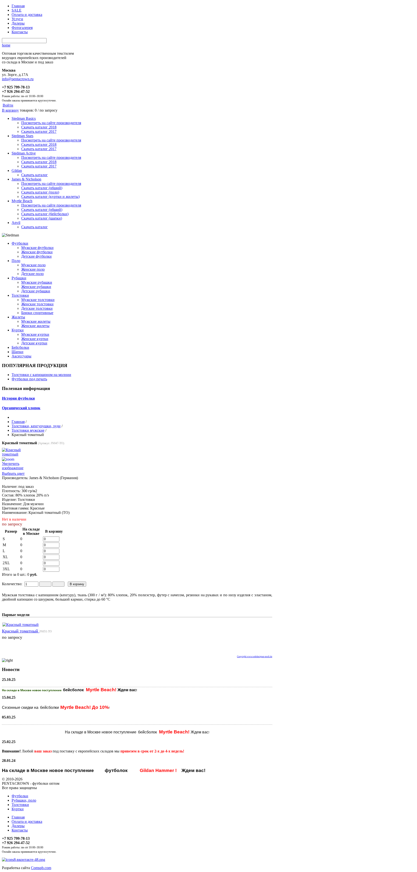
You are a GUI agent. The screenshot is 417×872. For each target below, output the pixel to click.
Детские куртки (34, 343)
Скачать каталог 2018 (38, 127)
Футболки (20, 243)
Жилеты (18, 317)
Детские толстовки (37, 308)
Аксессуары (21, 356)
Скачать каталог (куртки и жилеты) (50, 197)
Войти (8, 105)
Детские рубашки (35, 291)
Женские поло (33, 269)
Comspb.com (41, 868)
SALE (16, 10)
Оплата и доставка (27, 15)
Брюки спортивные (37, 313)
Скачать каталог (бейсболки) (45, 214)
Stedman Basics (24, 118)
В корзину (10, 110)
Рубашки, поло (24, 800)
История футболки (18, 398)
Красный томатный (20, 631)
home (6, 45)
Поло (16, 261)
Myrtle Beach (22, 201)
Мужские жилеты (35, 321)
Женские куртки (34, 339)
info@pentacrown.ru (18, 79)
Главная (18, 6)
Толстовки (20, 295)
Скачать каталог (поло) (40, 192)
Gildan (17, 170)
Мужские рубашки (36, 282)
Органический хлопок (21, 408)
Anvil (16, 223)
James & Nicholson (26, 179)
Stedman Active (24, 153)
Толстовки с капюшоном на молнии (41, 375)
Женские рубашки (36, 287)
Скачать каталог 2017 (38, 131)
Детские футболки (36, 256)
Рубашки (19, 278)
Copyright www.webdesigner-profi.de (254, 656)
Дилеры (18, 23)
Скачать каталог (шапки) (41, 218)
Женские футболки (37, 252)
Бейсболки (20, 347)
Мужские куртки (35, 334)
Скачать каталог (34, 175)
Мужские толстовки (38, 300)
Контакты (20, 32)
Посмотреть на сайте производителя (51, 123)
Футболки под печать (29, 379)
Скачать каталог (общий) (41, 188)
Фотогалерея (22, 28)
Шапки (17, 352)
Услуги (17, 19)
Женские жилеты (35, 326)
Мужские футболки (37, 248)
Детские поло (32, 274)
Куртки (18, 330)
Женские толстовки (37, 304)
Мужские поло (33, 265)
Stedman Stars (22, 136)
